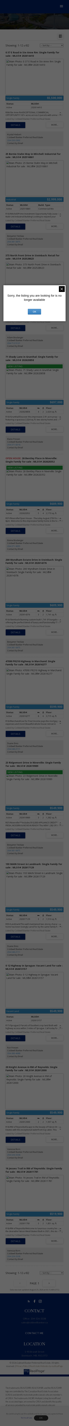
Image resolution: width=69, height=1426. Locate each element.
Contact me (34, 1333)
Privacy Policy (22, 1366)
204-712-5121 (13, 343)
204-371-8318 (13, 444)
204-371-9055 (13, 546)
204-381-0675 (13, 241)
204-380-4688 (13, 1053)
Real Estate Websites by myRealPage (46, 1366)
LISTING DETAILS (15, 125)
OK (41, 1418)
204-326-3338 (13, 1154)
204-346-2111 (13, 749)
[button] (28, 1301)
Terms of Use (26, 1417)
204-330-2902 (13, 140)
